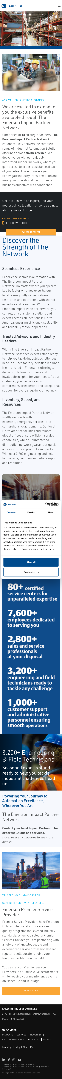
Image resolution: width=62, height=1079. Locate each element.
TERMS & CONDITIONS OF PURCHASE (20, 1066)
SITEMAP (6, 1069)
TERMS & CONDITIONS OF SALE (17, 1064)
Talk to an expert (31, 232)
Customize (29, 572)
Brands (47, 1039)
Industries (36, 1034)
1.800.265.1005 (17, 1019)
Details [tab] (31, 512)
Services (21, 1034)
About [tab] (51, 512)
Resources (33, 1039)
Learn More (31, 990)
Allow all (31, 562)
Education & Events (13, 1039)
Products (7, 1034)
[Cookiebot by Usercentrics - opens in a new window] (45, 504)
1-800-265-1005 (16, 223)
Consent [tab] (11, 512)
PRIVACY (45, 1066)
